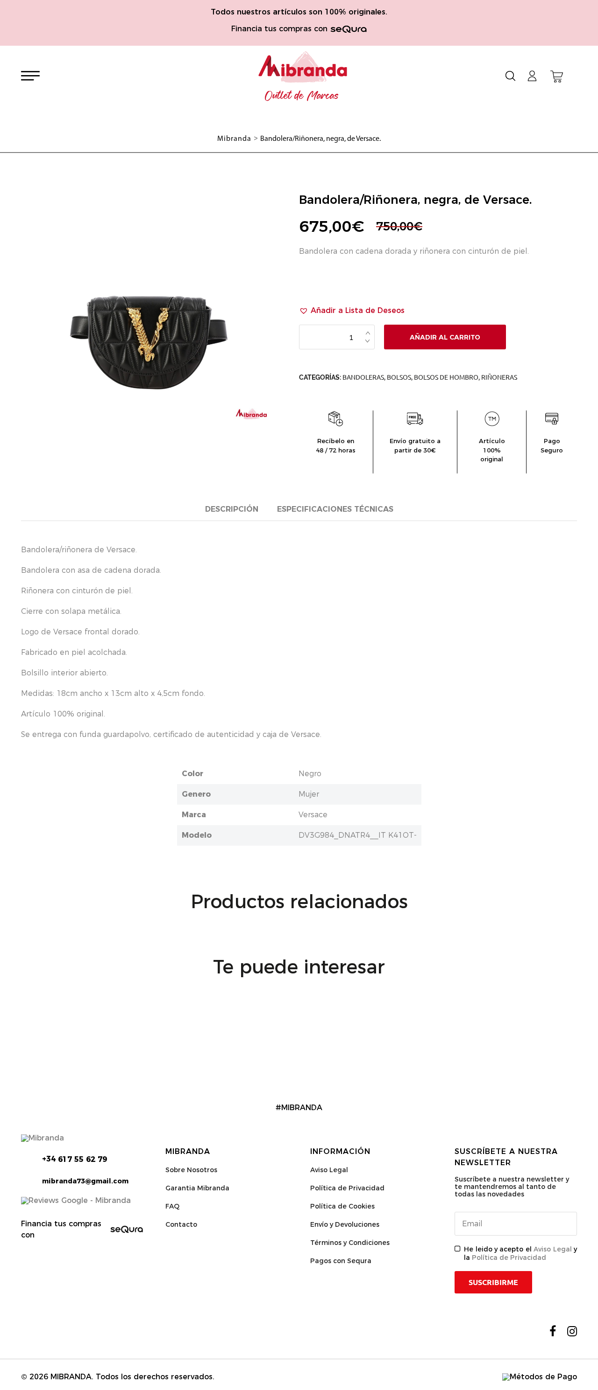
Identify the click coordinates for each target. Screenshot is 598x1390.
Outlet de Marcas (302, 96)
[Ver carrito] (556, 76)
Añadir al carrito (445, 337)
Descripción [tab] (231, 509)
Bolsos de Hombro (446, 377)
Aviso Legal (329, 1170)
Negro (310, 773)
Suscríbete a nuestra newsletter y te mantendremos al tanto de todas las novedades (512, 1186)
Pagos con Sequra (340, 1261)
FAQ (172, 1206)
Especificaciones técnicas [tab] (335, 509)
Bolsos (399, 377)
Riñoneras (499, 377)
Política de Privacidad (347, 1188)
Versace (313, 814)
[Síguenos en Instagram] (572, 1331)
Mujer (309, 794)
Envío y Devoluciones (344, 1224)
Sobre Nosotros (191, 1170)
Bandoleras (363, 377)
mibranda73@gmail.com (85, 1181)
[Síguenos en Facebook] (552, 1331)
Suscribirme (493, 1282)
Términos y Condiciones (350, 1242)
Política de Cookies (342, 1206)
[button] (352, 310)
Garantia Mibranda (197, 1188)
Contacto (181, 1224)
